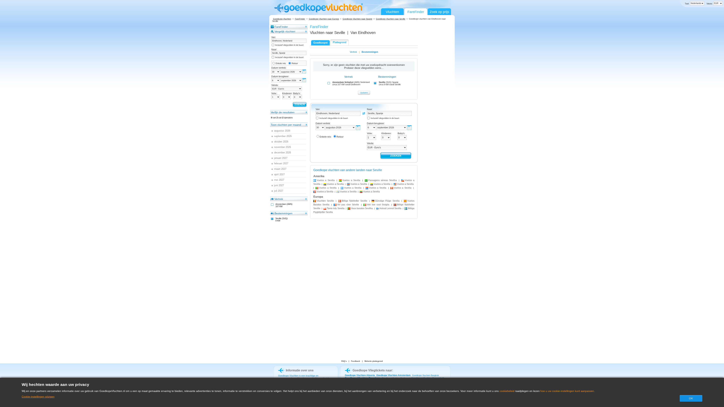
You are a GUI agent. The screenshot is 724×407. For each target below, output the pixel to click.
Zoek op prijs (439, 12)
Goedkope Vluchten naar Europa (324, 19)
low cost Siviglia (378, 204)
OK (691, 398)
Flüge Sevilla (387, 201)
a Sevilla (326, 180)
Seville (325, 201)
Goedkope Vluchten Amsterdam (393, 375)
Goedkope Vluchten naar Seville (390, 19)
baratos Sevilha (362, 208)
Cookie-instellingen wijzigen (38, 396)
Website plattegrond (373, 361)
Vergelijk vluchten (285, 31)
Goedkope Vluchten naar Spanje (357, 19)
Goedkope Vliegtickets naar (372, 370)
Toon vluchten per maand (286, 124)
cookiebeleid (506, 390)
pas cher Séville (348, 204)
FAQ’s (344, 361)
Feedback (355, 361)
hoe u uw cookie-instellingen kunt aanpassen (567, 390)
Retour (295, 63)
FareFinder (415, 12)
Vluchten (392, 12)
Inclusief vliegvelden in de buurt (289, 45)
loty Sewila (335, 208)
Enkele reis (281, 63)
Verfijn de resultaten (283, 112)
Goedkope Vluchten (282, 19)
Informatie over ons (300, 370)
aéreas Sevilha (382, 180)
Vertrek (279, 198)
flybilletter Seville (354, 201)
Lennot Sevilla (390, 208)
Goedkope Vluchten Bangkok (425, 375)
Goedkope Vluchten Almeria (360, 375)
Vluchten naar (327, 33)
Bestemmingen (283, 213)
